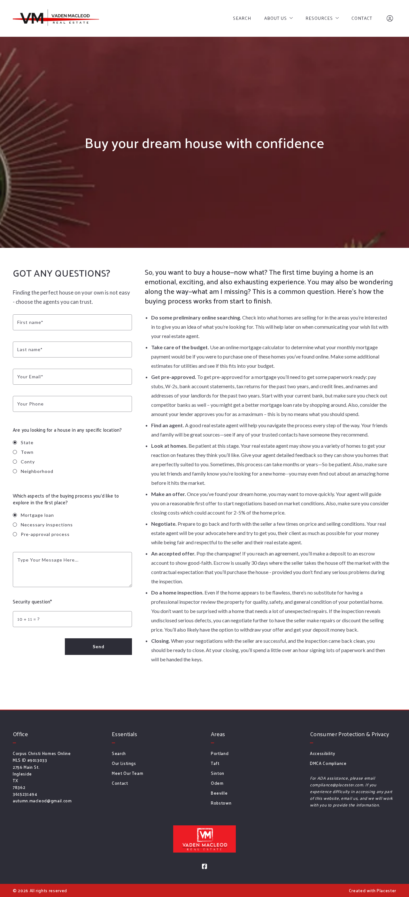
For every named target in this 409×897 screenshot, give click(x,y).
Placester (386, 890)
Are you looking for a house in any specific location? (67, 429)
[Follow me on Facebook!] (204, 866)
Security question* (32, 601)
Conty (28, 461)
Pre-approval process (45, 534)
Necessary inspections (47, 524)
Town (27, 452)
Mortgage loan (37, 515)
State (27, 442)
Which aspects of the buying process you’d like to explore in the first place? (66, 499)
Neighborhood (37, 471)
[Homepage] (56, 18)
